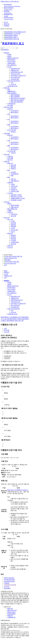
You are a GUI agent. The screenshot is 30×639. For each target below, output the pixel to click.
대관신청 (6, 154)
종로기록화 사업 (12, 209)
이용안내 (10, 212)
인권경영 (13, 240)
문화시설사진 (15, 207)
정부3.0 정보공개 (9, 578)
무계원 (9, 54)
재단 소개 (10, 219)
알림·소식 (10, 163)
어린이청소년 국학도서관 (18, 75)
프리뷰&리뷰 (14, 173)
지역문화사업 (11, 103)
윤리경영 (13, 238)
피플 (12, 175)
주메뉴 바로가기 (5, 1)
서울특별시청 (11, 617)
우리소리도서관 (15, 74)
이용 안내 (7, 358)
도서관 (9, 66)
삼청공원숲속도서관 (17, 72)
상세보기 (13, 131)
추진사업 (6, 330)
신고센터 (10, 193)
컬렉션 (9, 203)
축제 (8, 89)
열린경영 (10, 233)
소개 (12, 82)
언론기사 (13, 179)
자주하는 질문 (15, 191)
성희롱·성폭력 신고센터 (18, 198)
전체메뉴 (6, 25)
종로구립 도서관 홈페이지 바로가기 (17, 490)
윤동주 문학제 (15, 205)
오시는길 (13, 84)
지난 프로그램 (11, 130)
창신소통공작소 (12, 65)
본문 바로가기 (15, 1)
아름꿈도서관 (15, 70)
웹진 (8, 170)
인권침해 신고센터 (16, 200)
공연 (8, 114)
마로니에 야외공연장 (13, 81)
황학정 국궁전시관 (12, 58)
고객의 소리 (14, 186)
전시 (8, 119)
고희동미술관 (11, 63)
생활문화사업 (11, 91)
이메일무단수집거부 (10, 585)
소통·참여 (10, 182)
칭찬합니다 (14, 189)
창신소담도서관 (15, 77)
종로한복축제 (11, 614)
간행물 (9, 210)
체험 (8, 145)
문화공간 (6, 52)
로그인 (6, 22)
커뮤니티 (6, 161)
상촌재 (9, 56)
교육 (8, 140)
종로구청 (10, 608)
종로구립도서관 (12, 610)
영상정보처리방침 (9, 581)
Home (5, 270)
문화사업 (6, 88)
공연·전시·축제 (8, 107)
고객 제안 (13, 188)
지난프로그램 (11, 151)
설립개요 (13, 224)
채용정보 (13, 166)
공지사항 (13, 165)
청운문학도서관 (15, 68)
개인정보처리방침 (9, 579)
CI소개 (13, 231)
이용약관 (6, 583)
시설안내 (10, 156)
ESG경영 (13, 244)
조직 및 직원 (14, 230)
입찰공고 (13, 168)
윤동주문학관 (11, 59)
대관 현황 (10, 158)
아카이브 (6, 202)
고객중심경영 (15, 242)
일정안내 (10, 109)
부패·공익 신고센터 (16, 196)
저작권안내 (14, 214)
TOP (5, 265)
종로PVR (10, 615)
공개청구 (13, 237)
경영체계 (13, 226)
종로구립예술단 (12, 93)
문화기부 (10, 245)
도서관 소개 (7, 356)
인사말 (13, 221)
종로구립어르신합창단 (17, 100)
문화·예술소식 (15, 181)
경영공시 (13, 235)
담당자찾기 (7, 588)
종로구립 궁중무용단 (17, 102)
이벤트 (13, 184)
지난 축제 (10, 105)
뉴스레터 (13, 172)
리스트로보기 (15, 110)
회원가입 (6, 24)
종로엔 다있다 (11, 612)
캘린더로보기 (15, 112)
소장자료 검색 (15, 79)
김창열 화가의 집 (12, 86)
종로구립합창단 (15, 96)
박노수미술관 (11, 61)
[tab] (16, 356)
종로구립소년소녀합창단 (18, 98)
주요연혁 (13, 223)
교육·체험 (7, 133)
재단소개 (6, 217)
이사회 (13, 228)
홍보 (8, 177)
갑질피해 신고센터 (16, 195)
